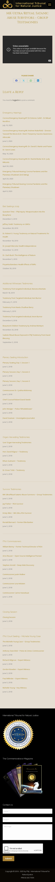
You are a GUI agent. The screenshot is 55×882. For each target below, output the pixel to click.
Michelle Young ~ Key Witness (15, 688)
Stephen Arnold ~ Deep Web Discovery (18, 565)
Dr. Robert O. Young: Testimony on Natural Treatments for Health (26, 235)
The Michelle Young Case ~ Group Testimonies (21, 641)
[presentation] (23, 848)
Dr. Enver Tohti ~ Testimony (14, 470)
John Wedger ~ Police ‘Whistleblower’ (17, 409)
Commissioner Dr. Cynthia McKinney (17, 390)
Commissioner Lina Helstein (14, 583)
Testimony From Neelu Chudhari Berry (18, 307)
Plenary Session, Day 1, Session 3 (16, 381)
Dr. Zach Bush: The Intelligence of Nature (19, 255)
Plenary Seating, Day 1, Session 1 (16, 362)
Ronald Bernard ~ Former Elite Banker (18, 522)
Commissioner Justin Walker (14, 574)
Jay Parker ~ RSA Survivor (13, 504)
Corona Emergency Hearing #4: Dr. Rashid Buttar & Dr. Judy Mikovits (26, 160)
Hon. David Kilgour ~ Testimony (15, 451)
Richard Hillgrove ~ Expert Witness (16, 660)
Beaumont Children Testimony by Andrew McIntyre (23, 326)
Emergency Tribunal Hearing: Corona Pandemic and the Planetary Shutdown (25, 185)
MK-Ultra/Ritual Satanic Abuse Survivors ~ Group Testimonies (27, 494)
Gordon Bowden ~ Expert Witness (16, 669)
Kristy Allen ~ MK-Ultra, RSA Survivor (17, 513)
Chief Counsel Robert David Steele (17, 399)
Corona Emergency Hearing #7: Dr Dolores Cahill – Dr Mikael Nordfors (27, 120)
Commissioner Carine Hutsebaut (16, 593)
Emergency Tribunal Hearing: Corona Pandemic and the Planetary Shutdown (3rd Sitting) (25, 173)
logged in (16, 100)
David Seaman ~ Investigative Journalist (19, 418)
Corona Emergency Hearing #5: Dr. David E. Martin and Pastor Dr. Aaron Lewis (27, 148)
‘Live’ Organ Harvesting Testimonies (17, 442)
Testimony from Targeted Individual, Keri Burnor (22, 298)
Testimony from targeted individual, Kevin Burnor (22, 316)
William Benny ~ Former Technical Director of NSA (22, 546)
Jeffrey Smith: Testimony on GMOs (16, 224)
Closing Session (9, 617)
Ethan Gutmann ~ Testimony (14, 461)
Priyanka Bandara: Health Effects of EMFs (19, 264)
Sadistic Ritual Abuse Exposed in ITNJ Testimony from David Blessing (26, 336)
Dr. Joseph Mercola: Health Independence (19, 246)
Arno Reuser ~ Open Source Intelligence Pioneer (22, 556)
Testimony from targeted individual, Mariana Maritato (24, 289)
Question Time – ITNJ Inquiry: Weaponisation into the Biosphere (24, 213)
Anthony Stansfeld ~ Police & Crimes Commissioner (23, 651)
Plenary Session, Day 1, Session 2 (16, 372)
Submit (8, 858)
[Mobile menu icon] (49, 4)
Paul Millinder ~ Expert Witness (15, 678)
